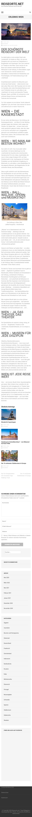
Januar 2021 (7, 598)
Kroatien (6, 669)
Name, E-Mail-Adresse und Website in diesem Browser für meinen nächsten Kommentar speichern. (16, 537)
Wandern (6, 720)
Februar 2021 (7, 593)
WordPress (27, 812)
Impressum (4, 797)
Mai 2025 (6, 577)
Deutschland (7, 643)
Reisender (5, 43)
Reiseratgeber (8, 694)
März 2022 (7, 582)
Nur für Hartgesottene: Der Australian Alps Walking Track (8, 476)
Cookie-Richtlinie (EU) (7, 787)
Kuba (5, 674)
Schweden (7, 700)
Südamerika (7, 715)
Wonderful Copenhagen (8, 422)
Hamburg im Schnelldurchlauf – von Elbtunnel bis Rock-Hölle (15, 442)
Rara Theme (13, 812)
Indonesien (7, 658)
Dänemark (7, 638)
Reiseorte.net (12, 4)
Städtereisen (7, 710)
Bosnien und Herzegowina (11, 633)
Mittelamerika (8, 679)
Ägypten (6, 623)
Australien (7, 628)
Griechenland (7, 653)
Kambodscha (7, 664)
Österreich (7, 684)
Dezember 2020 (8, 603)
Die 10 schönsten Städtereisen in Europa (13, 463)
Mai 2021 (6, 588)
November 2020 (8, 608)
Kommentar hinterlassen (9, 45)
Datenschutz (4, 792)
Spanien (6, 705)
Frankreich (7, 648)
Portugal (6, 689)
